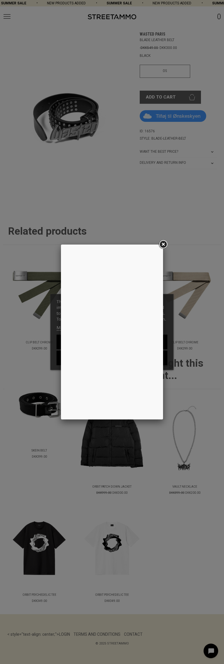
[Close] (163, 244)
